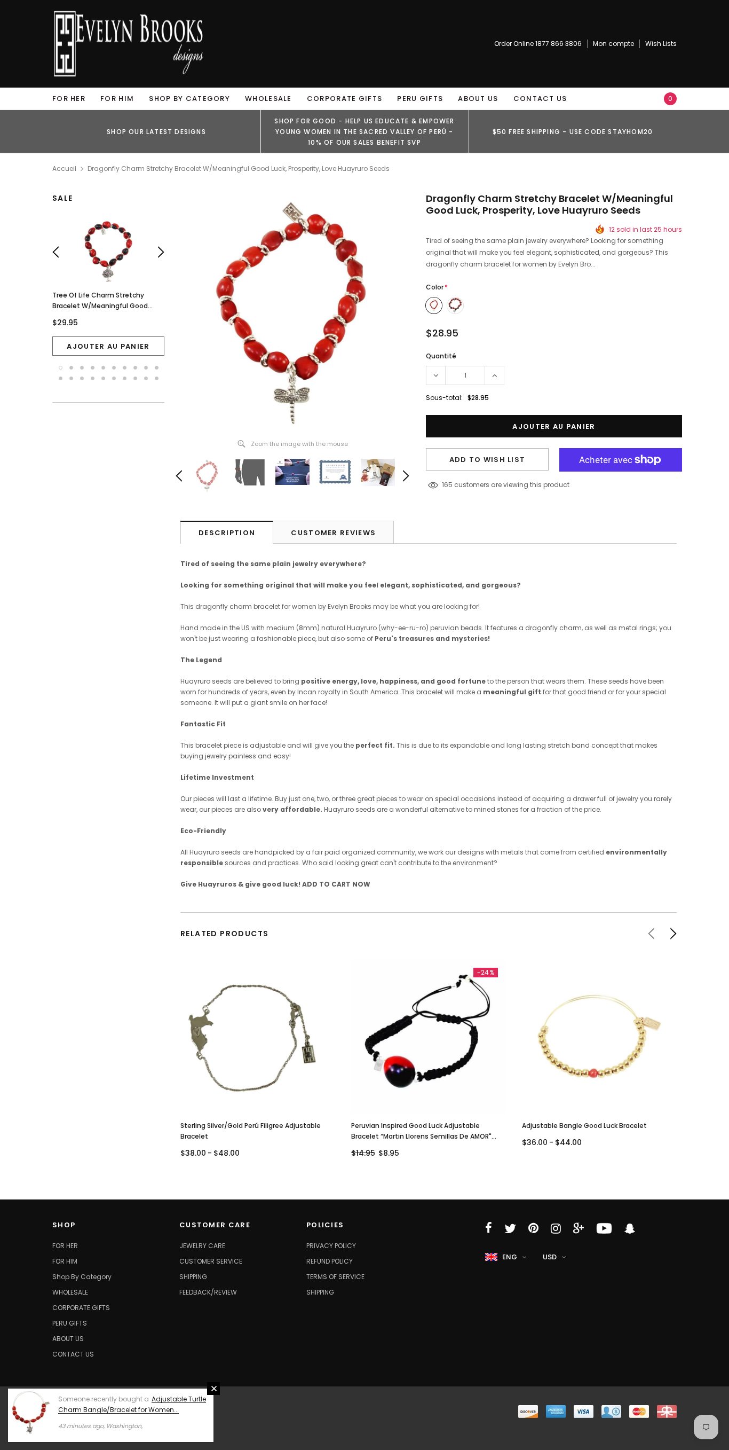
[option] (156, 131)
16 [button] (114, 378)
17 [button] (124, 378)
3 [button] (82, 368)
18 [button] (135, 378)
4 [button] (92, 368)
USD (550, 1257)
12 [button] (71, 378)
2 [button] (71, 368)
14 (445, 484)
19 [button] (146, 378)
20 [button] (157, 378)
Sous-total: (444, 397)
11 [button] (60, 378)
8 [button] (135, 368)
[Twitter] (510, 1228)
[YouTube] (604, 1228)
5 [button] (103, 368)
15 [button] (103, 378)
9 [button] (146, 368)
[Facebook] (488, 1228)
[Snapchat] (629, 1228)
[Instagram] (556, 1228)
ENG (509, 1257)
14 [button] (92, 378)
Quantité (441, 355)
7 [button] (124, 368)
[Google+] (578, 1228)
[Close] (213, 1388)
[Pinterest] (533, 1228)
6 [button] (114, 368)
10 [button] (157, 368)
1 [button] (60, 368)
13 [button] (82, 378)
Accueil (64, 168)
